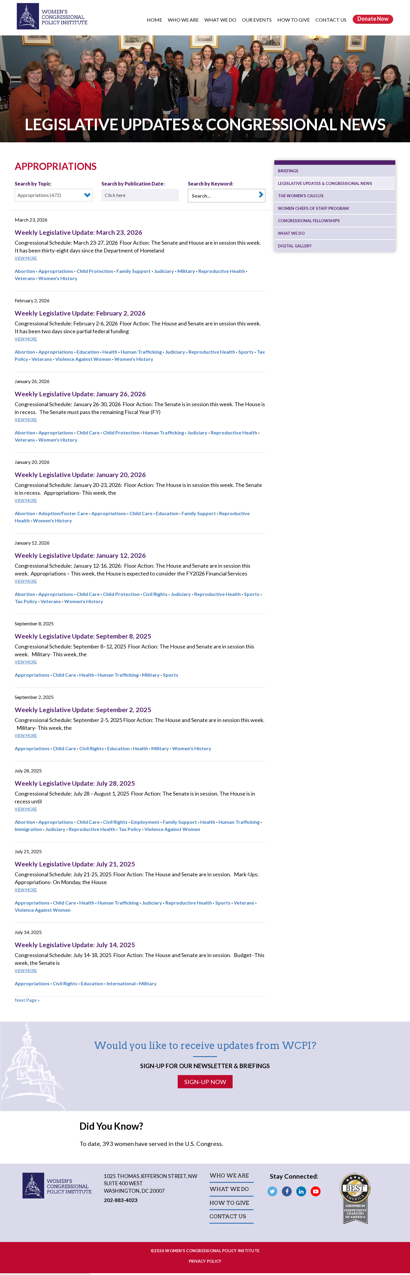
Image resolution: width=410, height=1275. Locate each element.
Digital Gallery (295, 245)
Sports (246, 352)
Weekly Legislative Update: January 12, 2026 (80, 555)
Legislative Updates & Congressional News (325, 183)
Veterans (25, 278)
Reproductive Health (221, 271)
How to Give (294, 20)
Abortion (25, 271)
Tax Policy (26, 601)
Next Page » (27, 1000)
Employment (145, 822)
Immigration (28, 829)
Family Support (133, 271)
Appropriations (55, 271)
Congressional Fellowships (309, 220)
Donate (372, 18)
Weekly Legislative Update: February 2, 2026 (80, 313)
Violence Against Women (83, 359)
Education (88, 352)
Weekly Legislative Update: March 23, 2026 (78, 232)
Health (109, 352)
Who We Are (184, 20)
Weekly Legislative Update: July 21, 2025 (75, 864)
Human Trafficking (141, 352)
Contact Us (330, 20)
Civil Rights (155, 594)
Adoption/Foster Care (63, 513)
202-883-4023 (120, 1200)
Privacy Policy (205, 1261)
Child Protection (95, 271)
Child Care (88, 432)
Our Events (257, 20)
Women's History (57, 278)
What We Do (220, 20)
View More (26, 258)
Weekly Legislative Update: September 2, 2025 (83, 710)
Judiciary (164, 271)
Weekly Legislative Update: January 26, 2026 (80, 394)
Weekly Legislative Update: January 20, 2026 (80, 475)
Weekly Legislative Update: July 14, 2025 (75, 945)
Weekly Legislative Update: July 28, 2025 (75, 783)
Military (186, 271)
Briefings (288, 170)
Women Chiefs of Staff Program (313, 208)
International (121, 983)
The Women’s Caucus (301, 195)
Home (154, 20)
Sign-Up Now (205, 1081)
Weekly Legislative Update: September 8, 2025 (83, 636)
